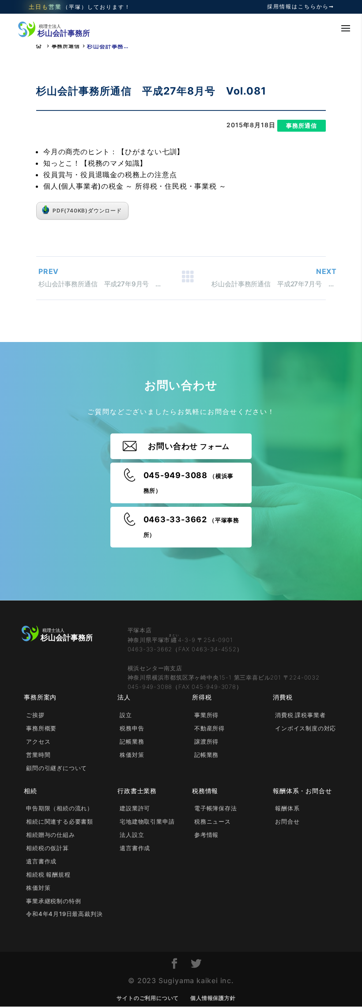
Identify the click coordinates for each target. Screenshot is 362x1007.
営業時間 (38, 754)
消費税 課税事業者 (300, 714)
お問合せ (287, 821)
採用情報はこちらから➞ (300, 6)
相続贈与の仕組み (50, 834)
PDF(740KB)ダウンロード (87, 210)
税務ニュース (212, 821)
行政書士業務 (137, 790)
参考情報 (206, 834)
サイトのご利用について (148, 998)
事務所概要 (41, 728)
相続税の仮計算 (47, 847)
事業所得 (206, 714)
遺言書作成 (41, 861)
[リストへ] (187, 278)
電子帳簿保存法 (215, 808)
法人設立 (132, 834)
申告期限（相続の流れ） (59, 808)
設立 (126, 714)
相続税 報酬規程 (48, 874)
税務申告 (132, 728)
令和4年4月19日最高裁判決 (64, 913)
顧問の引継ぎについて (56, 767)
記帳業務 (132, 741)
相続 (30, 790)
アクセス (38, 741)
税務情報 (205, 790)
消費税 (282, 697)
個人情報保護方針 (212, 998)
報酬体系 (287, 808)
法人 (124, 697)
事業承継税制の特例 (53, 900)
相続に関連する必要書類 (59, 821)
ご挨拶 (35, 714)
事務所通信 (66, 45)
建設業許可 (135, 808)
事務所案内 (40, 697)
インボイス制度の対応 (305, 728)
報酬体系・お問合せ (302, 790)
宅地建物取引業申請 (147, 821)
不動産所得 (209, 728)
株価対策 (132, 754)
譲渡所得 (206, 741)
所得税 (201, 697)
